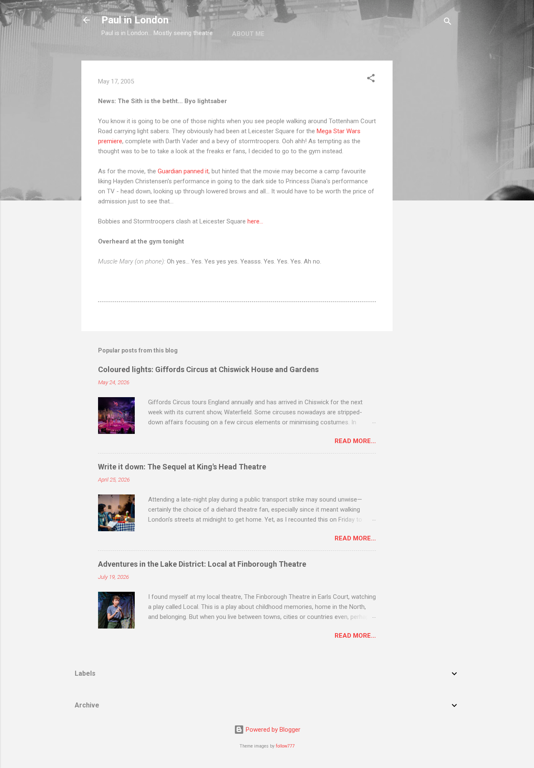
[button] (371, 79)
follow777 (285, 746)
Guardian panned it (183, 171)
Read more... (355, 441)
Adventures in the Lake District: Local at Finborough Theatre (202, 564)
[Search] (448, 22)
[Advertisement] (426, 186)
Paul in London (135, 20)
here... (255, 221)
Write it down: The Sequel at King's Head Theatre (182, 466)
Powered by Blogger (272, 729)
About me (248, 34)
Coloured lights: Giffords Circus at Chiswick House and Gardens (208, 369)
